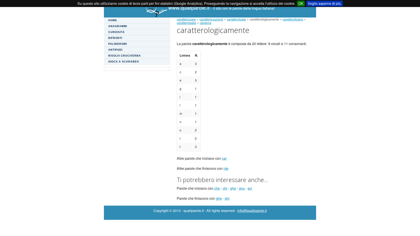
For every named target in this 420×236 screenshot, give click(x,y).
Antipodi (115, 49)
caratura (205, 22)
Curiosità (116, 32)
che (217, 188)
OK (300, 3)
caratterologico (293, 19)
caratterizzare (186, 19)
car (224, 158)
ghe (233, 188)
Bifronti (115, 38)
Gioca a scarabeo (123, 61)
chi (225, 188)
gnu (242, 188)
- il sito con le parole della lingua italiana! (221, 8)
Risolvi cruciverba (124, 55)
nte (226, 168)
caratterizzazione (211, 19)
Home (112, 20)
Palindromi (117, 43)
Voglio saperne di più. (324, 3)
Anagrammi (117, 26)
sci (250, 188)
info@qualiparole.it (252, 210)
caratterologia (236, 19)
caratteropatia (186, 22)
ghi (227, 198)
